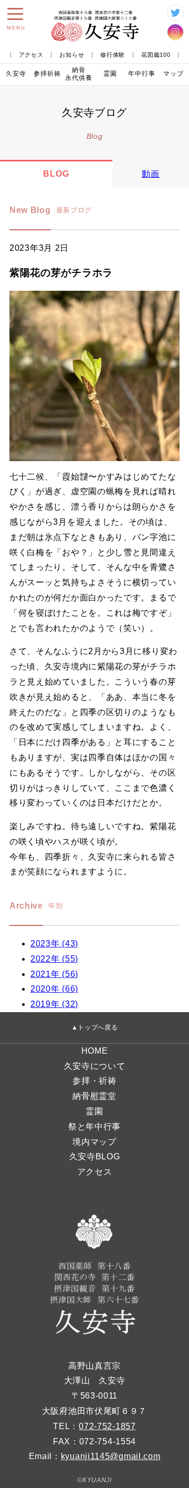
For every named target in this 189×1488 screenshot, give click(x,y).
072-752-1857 (107, 1426)
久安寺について (94, 1066)
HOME (94, 1050)
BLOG (56, 173)
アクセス (31, 55)
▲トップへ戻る (94, 1027)
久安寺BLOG (94, 1156)
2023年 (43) (54, 943)
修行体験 (112, 55)
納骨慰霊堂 (94, 1096)
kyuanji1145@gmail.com (111, 1456)
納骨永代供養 (78, 74)
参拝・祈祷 (94, 1080)
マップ (173, 73)
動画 (151, 173)
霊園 (110, 73)
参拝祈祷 (47, 73)
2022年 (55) (54, 958)
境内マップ (94, 1141)
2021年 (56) (54, 974)
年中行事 (141, 73)
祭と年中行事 (94, 1126)
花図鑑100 (155, 55)
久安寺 (16, 73)
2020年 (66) (54, 988)
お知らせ (71, 55)
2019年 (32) (54, 1004)
